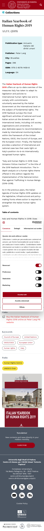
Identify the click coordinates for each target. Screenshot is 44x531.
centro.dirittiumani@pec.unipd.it (22, 478)
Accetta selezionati (22, 301)
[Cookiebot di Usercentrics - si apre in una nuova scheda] (32, 222)
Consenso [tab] (6, 228)
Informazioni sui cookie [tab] (33, 228)
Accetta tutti (22, 294)
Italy (22, 348)
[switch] (38, 272)
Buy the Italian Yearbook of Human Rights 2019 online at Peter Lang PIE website (23, 319)
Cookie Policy (22, 503)
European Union (26, 343)
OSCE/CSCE (9, 343)
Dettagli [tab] (17, 228)
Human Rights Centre (13, 363)
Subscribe (22, 445)
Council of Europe (11, 337)
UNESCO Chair (10, 368)
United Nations (30, 337)
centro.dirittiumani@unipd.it (22, 476)
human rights (9, 348)
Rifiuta (22, 307)
